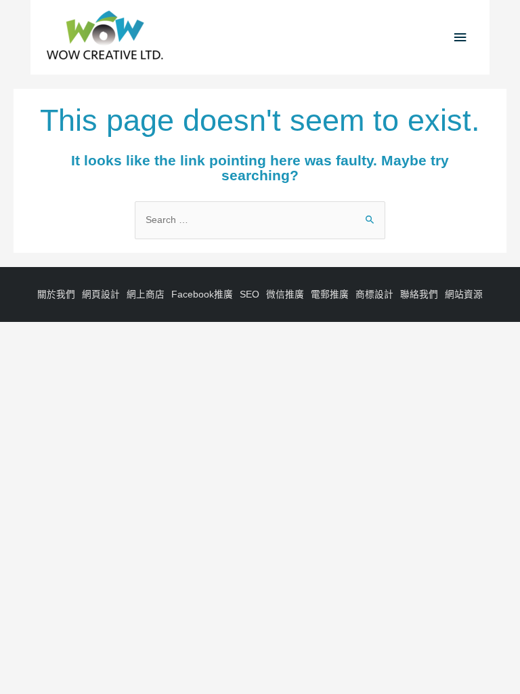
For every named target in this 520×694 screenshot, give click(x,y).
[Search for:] (260, 220)
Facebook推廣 (202, 294)
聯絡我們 (419, 294)
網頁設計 (101, 294)
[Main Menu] (460, 37)
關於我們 (56, 294)
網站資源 (464, 294)
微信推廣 (285, 294)
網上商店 (146, 294)
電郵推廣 (330, 294)
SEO (249, 294)
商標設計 (374, 294)
